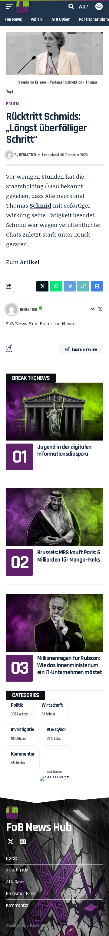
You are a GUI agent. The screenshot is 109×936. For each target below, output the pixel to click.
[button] (11, 6)
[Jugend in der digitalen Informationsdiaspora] (54, 412)
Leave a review (84, 349)
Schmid (40, 205)
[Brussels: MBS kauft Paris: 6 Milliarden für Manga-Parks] (54, 517)
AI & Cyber (57, 729)
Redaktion (27, 154)
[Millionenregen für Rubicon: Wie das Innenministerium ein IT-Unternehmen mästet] (54, 623)
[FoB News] (22, 6)
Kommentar (23, 754)
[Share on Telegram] (70, 286)
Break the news (31, 378)
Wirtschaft (52, 705)
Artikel (29, 262)
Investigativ (22, 729)
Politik (13, 103)
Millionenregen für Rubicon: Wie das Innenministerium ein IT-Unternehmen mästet (69, 665)
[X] (100, 309)
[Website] (92, 309)
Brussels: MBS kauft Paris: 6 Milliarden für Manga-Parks (68, 556)
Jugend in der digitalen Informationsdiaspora (64, 450)
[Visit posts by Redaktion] (11, 309)
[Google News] (23, 841)
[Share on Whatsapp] (56, 286)
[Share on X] (42, 286)
